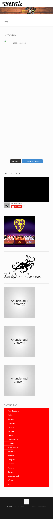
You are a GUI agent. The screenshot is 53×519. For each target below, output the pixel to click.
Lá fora (10, 435)
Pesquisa (11, 460)
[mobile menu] (50, 4)
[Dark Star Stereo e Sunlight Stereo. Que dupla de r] (26, 58)
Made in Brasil (13, 448)
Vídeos (10, 480)
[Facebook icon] (24, 510)
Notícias (11, 456)
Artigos (10, 415)
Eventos (11, 427)
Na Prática (11, 452)
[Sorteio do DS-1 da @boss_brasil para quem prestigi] (26, 155)
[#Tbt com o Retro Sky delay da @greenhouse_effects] (26, 50)
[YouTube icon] (26, 510)
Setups (10, 472)
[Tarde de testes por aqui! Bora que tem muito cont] (26, 64)
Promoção (12, 464)
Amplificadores (13, 411)
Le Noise (11, 443)
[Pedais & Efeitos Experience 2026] (26, 150)
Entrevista (11, 423)
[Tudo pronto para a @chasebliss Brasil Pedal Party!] (26, 129)
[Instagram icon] (29, 510)
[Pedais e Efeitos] (12, 4)
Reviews (11, 468)
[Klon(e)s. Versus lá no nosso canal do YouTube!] (26, 54)
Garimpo (11, 431)
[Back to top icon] (26, 501)
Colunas (11, 419)
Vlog (9, 484)
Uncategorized (13, 476)
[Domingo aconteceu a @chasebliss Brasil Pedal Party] (26, 95)
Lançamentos (13, 439)
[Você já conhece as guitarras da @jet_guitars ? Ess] (26, 142)
